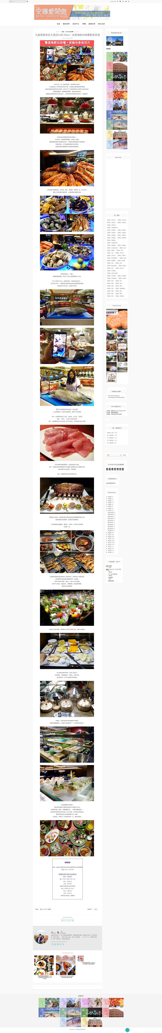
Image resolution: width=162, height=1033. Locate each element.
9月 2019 (110, 516)
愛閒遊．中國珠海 (111, 237)
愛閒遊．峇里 (110, 263)
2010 (109, 548)
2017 (109, 534)
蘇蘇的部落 (111, 581)
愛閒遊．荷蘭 (110, 291)
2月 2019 (110, 528)
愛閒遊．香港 (110, 296)
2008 (110, 552)
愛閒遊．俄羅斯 (110, 250)
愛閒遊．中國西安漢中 (112, 242)
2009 (110, 550)
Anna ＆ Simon (58, 933)
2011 (109, 546)
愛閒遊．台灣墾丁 (122, 255)
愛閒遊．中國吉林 (122, 222)
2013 (109, 542)
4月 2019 (110, 524)
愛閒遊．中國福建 (122, 237)
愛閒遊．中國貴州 (122, 245)
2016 (109, 536)
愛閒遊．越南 (110, 293)
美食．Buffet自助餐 (67, 31)
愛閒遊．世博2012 (111, 220)
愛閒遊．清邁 (110, 286)
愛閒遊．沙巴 (119, 280)
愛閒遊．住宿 (123, 248)
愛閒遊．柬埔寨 (122, 278)
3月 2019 (110, 526)
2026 (109, 496)
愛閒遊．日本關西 (122, 275)
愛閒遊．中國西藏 (111, 245)
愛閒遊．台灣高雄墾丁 (112, 258)
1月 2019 (110, 530)
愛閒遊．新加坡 (122, 265)
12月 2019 (111, 512)
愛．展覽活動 (110, 435)
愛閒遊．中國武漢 (122, 230)
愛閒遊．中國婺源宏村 (112, 227)
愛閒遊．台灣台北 (111, 255)
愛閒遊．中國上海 (122, 220)
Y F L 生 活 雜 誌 (112, 574)
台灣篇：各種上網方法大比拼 (114, 414)
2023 (109, 502)
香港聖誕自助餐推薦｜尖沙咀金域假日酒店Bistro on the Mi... (45, 977)
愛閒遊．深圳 (119, 283)
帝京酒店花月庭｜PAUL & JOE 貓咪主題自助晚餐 (88, 963)
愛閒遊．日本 (110, 268)
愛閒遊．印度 (120, 250)
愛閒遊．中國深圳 (122, 232)
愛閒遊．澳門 (119, 286)
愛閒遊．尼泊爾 (121, 260)
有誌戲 (110, 566)
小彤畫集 (110, 577)
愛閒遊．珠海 (110, 288)
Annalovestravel (80, 1029)
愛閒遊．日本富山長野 (112, 273)
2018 (109, 532)
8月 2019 (110, 518)
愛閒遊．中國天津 (111, 225)
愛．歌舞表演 (110, 437)
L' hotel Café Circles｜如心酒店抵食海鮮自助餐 (67, 976)
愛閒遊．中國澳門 (122, 235)
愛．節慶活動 (110, 440)
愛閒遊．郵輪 (119, 293)
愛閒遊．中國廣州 (111, 230)
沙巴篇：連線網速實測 (112, 412)
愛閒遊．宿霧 (123, 258)
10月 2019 (111, 514)
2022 (109, 504)
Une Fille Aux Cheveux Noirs (116, 397)
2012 (109, 544)
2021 (109, 506)
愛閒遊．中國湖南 (111, 235)
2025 (109, 498)
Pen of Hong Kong (113, 395)
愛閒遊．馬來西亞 (120, 296)
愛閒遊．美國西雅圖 (120, 288)
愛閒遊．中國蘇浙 (111, 240)
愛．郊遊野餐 (110, 443)
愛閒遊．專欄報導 (111, 260)
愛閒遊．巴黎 (119, 263)
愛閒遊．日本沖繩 (111, 275)
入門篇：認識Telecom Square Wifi (116, 411)
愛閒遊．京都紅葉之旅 (112, 248)
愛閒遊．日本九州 (120, 268)
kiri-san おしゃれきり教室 (114, 570)
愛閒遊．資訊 (119, 291)
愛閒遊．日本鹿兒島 (111, 278)
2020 (110, 508)
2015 (109, 538)
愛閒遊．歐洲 (110, 280)
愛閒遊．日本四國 (111, 270)
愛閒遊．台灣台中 (120, 253)
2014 (109, 540)
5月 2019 (110, 522)
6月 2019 (110, 520)
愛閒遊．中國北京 (111, 222)
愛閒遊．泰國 (110, 283)
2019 (109, 510)
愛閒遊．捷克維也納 (111, 265)
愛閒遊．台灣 (110, 253)
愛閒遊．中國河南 (111, 232)
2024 (109, 500)
